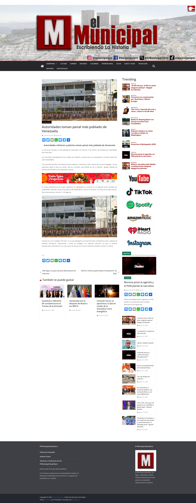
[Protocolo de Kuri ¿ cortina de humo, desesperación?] (128, 356)
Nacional (83, 64)
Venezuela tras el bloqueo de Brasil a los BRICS (78, 303)
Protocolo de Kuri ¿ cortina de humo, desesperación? (143, 355)
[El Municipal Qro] (98, 6)
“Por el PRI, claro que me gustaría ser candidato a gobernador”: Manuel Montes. (145, 406)
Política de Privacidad (47, 452)
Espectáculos (62, 68)
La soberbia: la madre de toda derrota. (145, 332)
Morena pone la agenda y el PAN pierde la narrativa (139, 284)
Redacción (58, 135)
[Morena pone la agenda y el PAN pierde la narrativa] (139, 266)
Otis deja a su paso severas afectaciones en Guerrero (59, 272)
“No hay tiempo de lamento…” (143, 378)
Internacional (107, 64)
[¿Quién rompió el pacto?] (128, 344)
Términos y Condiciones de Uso (51, 461)
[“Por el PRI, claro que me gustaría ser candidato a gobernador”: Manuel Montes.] (128, 408)
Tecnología (142, 64)
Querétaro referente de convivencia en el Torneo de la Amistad (52, 303)
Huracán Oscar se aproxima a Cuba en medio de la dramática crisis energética (106, 306)
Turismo (73, 64)
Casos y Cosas (129, 64)
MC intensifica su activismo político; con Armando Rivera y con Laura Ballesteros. (144, 391)
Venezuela (79, 187)
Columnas (94, 64)
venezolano (50, 160)
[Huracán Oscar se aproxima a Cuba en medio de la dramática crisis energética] (107, 286)
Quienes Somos (45, 456)
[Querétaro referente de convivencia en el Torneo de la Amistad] (52, 286)
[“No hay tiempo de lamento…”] (128, 379)
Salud (118, 64)
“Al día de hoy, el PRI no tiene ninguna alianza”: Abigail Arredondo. (145, 320)
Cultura (63, 64)
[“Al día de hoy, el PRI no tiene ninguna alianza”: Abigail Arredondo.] (128, 322)
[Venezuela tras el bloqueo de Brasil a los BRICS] (79, 286)
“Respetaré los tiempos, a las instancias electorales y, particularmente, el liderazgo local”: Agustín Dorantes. (145, 422)
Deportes (50, 68)
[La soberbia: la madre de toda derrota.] (128, 334)
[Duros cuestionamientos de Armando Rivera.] (128, 368)
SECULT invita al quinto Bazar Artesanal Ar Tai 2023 (99, 272)
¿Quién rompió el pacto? (145, 343)
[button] (56, 63)
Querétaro (50, 64)
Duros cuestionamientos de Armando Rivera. (145, 367)
